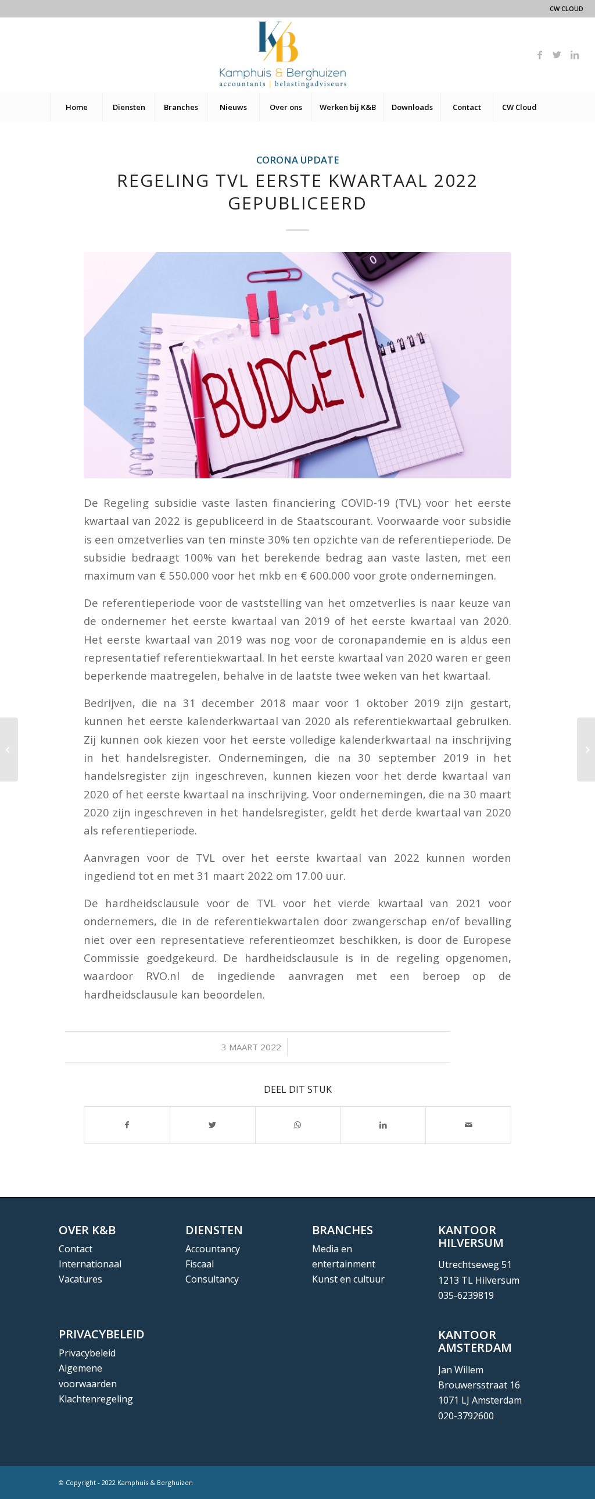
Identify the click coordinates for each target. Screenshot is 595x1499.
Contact (75, 1248)
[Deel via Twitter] (212, 1125)
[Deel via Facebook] (127, 1125)
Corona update (297, 159)
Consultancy (212, 1279)
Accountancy (212, 1248)
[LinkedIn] (574, 54)
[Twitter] (557, 54)
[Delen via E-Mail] (468, 1125)
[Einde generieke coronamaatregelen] (586, 749)
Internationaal (90, 1264)
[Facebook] (540, 54)
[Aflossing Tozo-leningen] (9, 749)
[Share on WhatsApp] (298, 1125)
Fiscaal (199, 1264)
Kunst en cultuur (348, 1279)
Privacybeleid (87, 1353)
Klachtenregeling (96, 1399)
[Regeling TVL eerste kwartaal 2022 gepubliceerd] (297, 365)
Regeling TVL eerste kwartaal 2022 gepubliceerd (297, 191)
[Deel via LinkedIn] (382, 1125)
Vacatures (80, 1279)
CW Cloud (566, 8)
